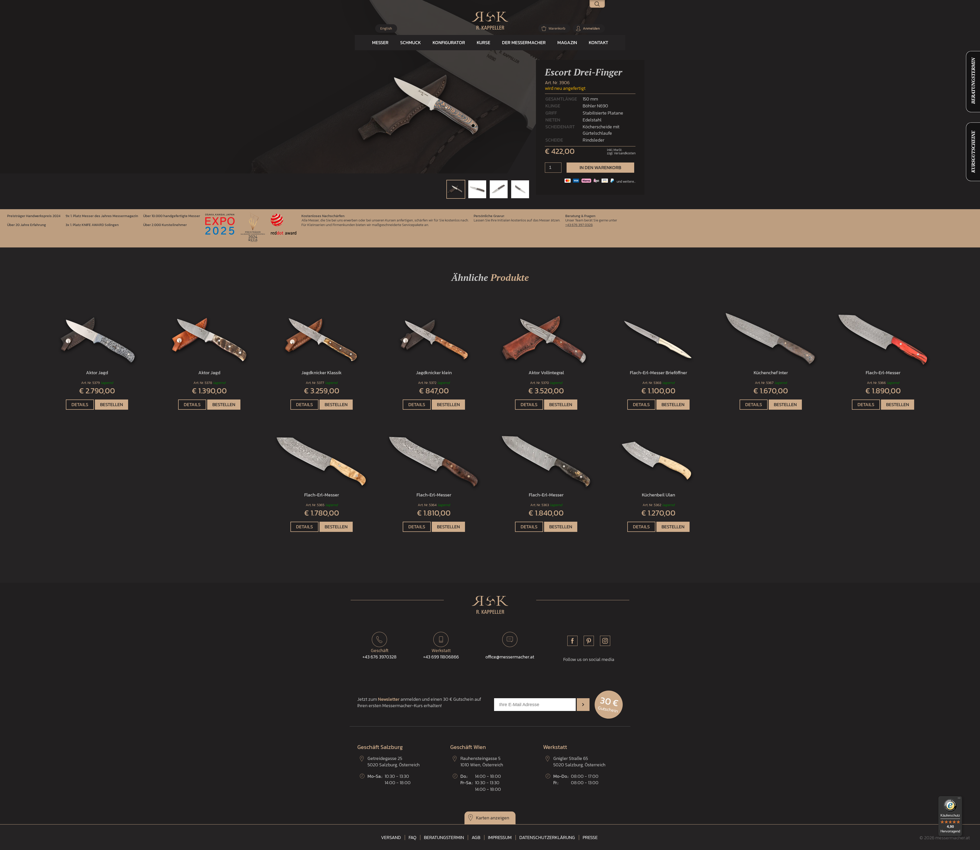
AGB (476, 837)
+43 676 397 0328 (579, 225)
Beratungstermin (444, 837)
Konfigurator (449, 42)
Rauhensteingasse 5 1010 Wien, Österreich (481, 761)
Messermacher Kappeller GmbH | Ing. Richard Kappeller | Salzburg (490, 20)
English (386, 28)
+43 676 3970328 (379, 653)
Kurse (483, 42)
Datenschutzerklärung (547, 837)
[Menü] (959, 799)
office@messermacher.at (509, 656)
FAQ (412, 837)
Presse (590, 837)
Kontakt (598, 42)
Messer (380, 42)
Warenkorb (556, 28)
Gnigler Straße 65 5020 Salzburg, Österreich (579, 761)
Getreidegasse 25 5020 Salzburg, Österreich (394, 761)
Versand (391, 837)
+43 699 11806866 (441, 653)
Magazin (567, 42)
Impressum (500, 837)
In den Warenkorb (600, 167)
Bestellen (111, 404)
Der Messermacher (524, 42)
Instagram (605, 641)
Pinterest (589, 641)
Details (79, 404)
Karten (482, 817)
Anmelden (591, 28)
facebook (572, 641)
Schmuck (410, 42)
